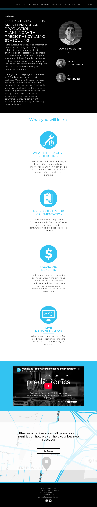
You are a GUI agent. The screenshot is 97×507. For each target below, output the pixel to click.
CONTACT (89, 4)
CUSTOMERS (57, 4)
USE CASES (45, 4)
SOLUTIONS (20, 4)
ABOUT (80, 4)
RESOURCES (70, 4)
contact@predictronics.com (48, 497)
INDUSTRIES (33, 4)
